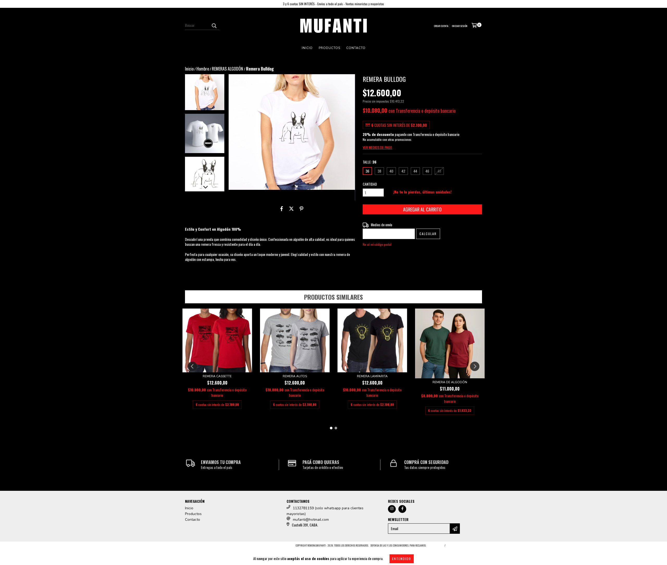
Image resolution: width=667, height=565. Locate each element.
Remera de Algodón (450, 382)
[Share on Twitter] (291, 208)
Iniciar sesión (459, 26)
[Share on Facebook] (281, 208)
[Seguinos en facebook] (402, 509)
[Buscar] (214, 25)
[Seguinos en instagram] (392, 509)
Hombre (202, 68)
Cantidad (370, 184)
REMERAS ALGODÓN (227, 68)
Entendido (401, 558)
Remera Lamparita (372, 376)
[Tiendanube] (208, 547)
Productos (329, 48)
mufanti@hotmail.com (311, 519)
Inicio (307, 48)
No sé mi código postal (377, 244)
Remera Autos (295, 376)
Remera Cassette (217, 376)
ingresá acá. (434, 545)
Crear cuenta (441, 26)
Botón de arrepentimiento (464, 545)
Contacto (356, 48)
